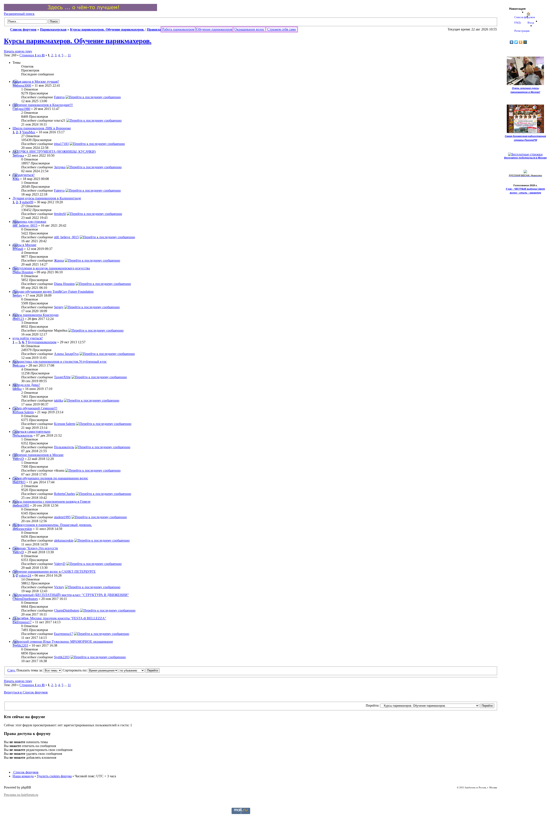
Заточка (18, 155)
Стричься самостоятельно (31, 431)
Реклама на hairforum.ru (21, 795)
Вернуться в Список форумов (26, 692)
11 (69, 55)
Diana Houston (23, 272)
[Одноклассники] (520, 42)
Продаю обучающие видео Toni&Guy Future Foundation (53, 291)
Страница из (32, 55)
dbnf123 (18, 319)
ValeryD (18, 459)
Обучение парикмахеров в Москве (38, 455)
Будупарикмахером (42, 342)
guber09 (27, 202)
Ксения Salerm (23, 412)
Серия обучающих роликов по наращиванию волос (50, 478)
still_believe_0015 (25, 225)
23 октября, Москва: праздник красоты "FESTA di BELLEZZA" (59, 618)
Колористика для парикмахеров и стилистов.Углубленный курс (60, 361)
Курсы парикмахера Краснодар (36, 315)
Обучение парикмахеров (214, 29)
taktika (17, 389)
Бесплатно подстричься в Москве (525, 157)
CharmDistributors (25, 599)
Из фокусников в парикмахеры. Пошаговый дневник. (52, 525)
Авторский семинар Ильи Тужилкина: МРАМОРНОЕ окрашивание (63, 641)
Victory (59, 587)
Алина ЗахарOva (66, 354)
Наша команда (23, 776)
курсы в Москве (24, 245)
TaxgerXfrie (62, 377)
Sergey (17, 295)
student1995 (21, 505)
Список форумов (25, 772)
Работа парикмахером (178, 29)
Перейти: (372, 705)
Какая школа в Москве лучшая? (36, 81)
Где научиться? (24, 175)
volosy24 (25, 575)
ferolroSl (60, 214)
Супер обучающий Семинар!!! (35, 408)
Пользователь (23, 435)
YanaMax (28, 132)
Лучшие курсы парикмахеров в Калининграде (47, 198)
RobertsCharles (64, 494)
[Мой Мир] (525, 42)
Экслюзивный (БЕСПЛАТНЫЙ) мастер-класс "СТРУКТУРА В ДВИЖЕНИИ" (71, 595)
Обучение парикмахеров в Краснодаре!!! (43, 105)
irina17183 (61, 144)
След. (11, 670)
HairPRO (19, 482)
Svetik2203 (20, 645)
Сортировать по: (75, 670)
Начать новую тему (18, 51)
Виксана (19, 365)
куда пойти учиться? (28, 338)
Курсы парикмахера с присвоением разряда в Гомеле (52, 501)
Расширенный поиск (19, 14)
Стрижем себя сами (281, 29)
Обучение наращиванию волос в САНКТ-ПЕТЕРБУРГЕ (54, 571)
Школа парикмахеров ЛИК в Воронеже (42, 128)
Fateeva (59, 97)
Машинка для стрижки (29, 221)
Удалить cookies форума (54, 776)
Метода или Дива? (26, 385)
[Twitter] (516, 42)
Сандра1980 (21, 109)
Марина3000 (22, 85)
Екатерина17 (22, 622)
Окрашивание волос (249, 29)
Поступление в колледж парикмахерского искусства (51, 268)
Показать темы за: (30, 670)
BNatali (18, 249)
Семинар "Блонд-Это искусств (35, 548)
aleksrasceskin (22, 529)
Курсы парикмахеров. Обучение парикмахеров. (77, 41)
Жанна (59, 260)
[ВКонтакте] (511, 42)
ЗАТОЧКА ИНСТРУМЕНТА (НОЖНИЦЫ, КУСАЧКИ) (54, 151)
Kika (16, 179)
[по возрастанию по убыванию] (139, 670)
